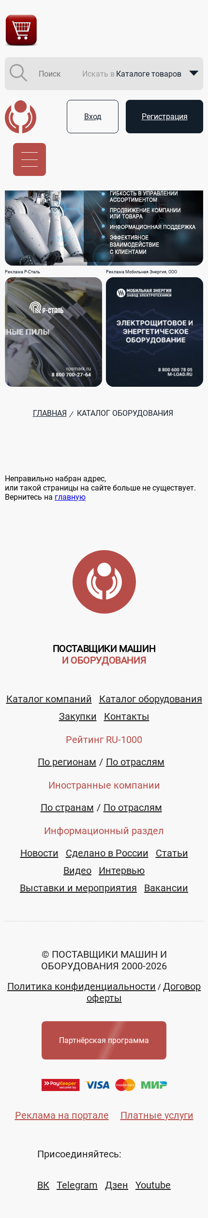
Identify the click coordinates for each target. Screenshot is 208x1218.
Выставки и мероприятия (78, 888)
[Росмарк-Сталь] (53, 332)
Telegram (77, 1185)
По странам (67, 807)
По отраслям (135, 762)
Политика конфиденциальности (81, 986)
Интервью (122, 870)
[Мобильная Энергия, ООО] (154, 332)
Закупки (78, 716)
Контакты (126, 716)
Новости (39, 853)
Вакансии (166, 888)
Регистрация (165, 116)
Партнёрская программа (104, 1040)
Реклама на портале (62, 1115)
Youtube (153, 1185)
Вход (93, 116)
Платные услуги (156, 1115)
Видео (77, 870)
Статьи (172, 853)
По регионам (67, 762)
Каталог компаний (49, 699)
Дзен (116, 1185)
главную (70, 497)
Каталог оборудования (150, 699)
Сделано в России (107, 853)
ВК (43, 1185)
